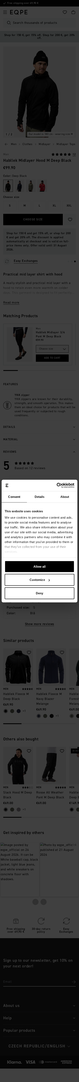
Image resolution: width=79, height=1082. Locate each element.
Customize (37, 579)
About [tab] (64, 496)
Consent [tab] (14, 496)
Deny (39, 593)
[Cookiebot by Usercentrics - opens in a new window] (56, 485)
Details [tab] (40, 496)
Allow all (39, 566)
